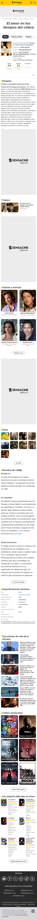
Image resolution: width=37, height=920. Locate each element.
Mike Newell (25, 47)
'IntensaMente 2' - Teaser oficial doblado (10, 736)
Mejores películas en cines (18, 861)
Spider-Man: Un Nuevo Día (30, 800)
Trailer (10, 814)
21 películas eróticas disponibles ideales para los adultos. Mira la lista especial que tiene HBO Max (28, 702)
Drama (22, 45)
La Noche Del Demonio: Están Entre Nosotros (30, 841)
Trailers (6, 200)
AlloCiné (7, 890)
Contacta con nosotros (27, 902)
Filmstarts (24, 890)
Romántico (29, 45)
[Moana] (22, 821)
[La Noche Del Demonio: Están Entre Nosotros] (22, 841)
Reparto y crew (18, 353)
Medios (9, 63)
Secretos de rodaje (12, 470)
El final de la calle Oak (12, 839)
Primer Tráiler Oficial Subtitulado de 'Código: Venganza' (10, 759)
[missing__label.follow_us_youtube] (4, 878)
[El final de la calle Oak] (4, 841)
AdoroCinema (25, 893)
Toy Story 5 (11, 799)
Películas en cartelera (11, 18)
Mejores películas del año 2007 (20, 621)
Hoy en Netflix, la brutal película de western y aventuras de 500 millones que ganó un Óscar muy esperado (27, 691)
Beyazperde (8, 893)
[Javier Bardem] (9, 301)
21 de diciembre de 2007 (21, 43)
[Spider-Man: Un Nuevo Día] (22, 802)
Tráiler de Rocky (27, 783)
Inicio (3, 18)
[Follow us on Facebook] (10, 878)
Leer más (17, 534)
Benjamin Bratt (27, 342)
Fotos (5, 429)
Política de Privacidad (20, 904)
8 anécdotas (21, 602)
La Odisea (11, 818)
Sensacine (16, 895)
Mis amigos (28, 63)
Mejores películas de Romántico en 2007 (23, 623)
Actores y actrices (11, 287)
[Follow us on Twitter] (15, 878)
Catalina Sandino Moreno (9, 342)
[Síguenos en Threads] (32, 878)
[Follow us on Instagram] (21, 878)
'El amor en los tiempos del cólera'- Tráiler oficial (27, 205)
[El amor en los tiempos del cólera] (6, 49)
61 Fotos (18, 463)
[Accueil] (17, 2)
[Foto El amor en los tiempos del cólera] (5, 436)
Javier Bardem (24, 52)
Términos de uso (7, 904)
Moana (28, 818)
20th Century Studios (24, 594)
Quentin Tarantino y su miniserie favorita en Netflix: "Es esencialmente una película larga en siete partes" (27, 670)
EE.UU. (20, 592)
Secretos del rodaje (18, 582)
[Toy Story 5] (4, 802)
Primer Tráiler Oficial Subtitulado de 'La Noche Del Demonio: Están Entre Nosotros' (10, 783)
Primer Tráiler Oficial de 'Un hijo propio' (28, 759)
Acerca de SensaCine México (10, 902)
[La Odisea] (4, 821)
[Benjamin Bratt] (28, 330)
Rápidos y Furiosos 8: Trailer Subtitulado (28, 736)
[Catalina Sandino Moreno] (9, 330)
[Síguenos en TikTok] (27, 878)
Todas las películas (23, 18)
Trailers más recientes (18, 789)
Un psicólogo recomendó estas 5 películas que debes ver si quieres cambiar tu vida (27, 658)
